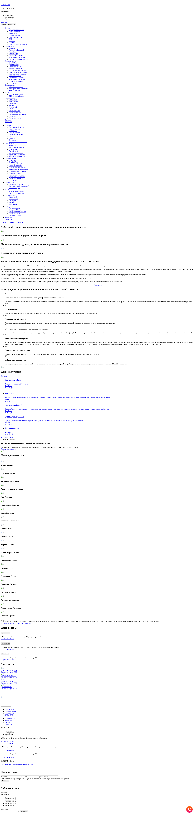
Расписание (13, 33)
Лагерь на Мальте (15, 112)
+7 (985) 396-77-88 (7, 660)
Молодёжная (6, 643)
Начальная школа (15, 76)
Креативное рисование (17, 57)
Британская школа (15, 68)
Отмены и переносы (16, 37)
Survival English (14, 90)
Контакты (8, 122)
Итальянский (13, 101)
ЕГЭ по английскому (16, 94)
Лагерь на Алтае (14, 111)
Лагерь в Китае (14, 116)
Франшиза (8, 120)
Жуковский (5, 654)
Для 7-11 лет (13, 63)
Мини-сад (12, 48)
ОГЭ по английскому (16, 96)
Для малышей (9, 46)
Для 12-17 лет (13, 65)
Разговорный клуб (15, 66)
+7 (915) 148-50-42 (7, 743)
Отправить (5, 781)
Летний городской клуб (17, 70)
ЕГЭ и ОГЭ (9, 92)
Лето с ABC (9, 109)
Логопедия (13, 83)
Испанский (13, 100)
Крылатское (5, 633)
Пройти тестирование (8, 449)
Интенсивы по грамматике (18, 72)
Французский (13, 105)
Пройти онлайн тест (8, 222)
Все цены (4, 376)
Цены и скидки (14, 35)
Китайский (13, 107)
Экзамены (12, 43)
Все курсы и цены (7, 437)
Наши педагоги (14, 32)
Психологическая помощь (18, 44)
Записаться (4, 22)
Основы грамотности (16, 81)
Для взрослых (9, 85)
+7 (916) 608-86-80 (7, 649)
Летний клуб (13, 54)
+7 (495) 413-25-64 (7, 639)
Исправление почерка (16, 77)
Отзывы (12, 41)
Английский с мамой (16, 50)
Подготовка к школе (16, 55)
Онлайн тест (5, 5)
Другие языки (10, 98)
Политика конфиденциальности (17, 764)
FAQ (10, 39)
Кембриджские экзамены (17, 74)
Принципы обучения (16, 30)
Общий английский (16, 87)
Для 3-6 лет (13, 52)
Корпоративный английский (19, 89)
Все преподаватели (24, 623)
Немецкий (12, 103)
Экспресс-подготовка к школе (19, 59)
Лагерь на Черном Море (17, 114)
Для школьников (10, 61)
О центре (8, 28)
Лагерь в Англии (15, 118)
